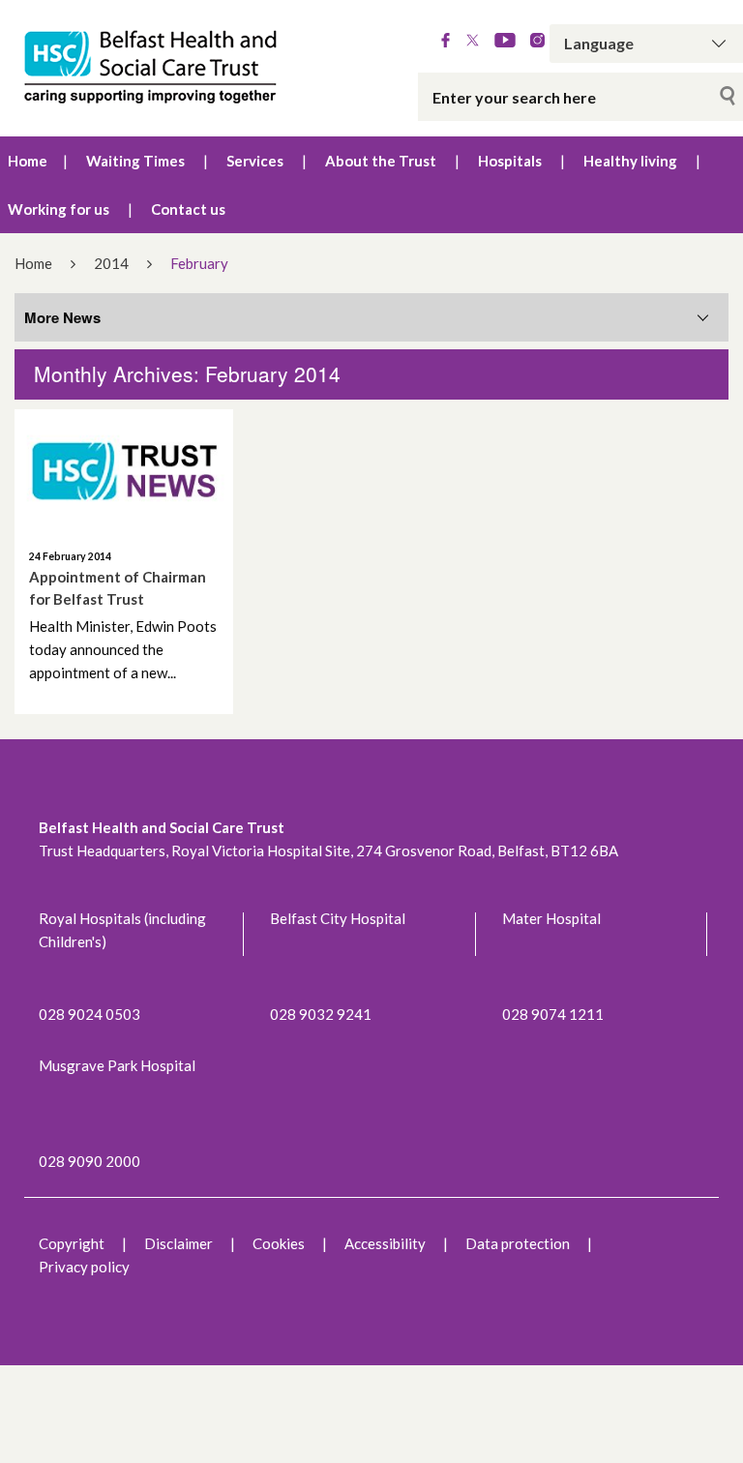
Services (254, 160)
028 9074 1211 (553, 1014)
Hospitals (510, 160)
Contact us (188, 209)
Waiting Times (135, 160)
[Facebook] (445, 41)
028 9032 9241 (321, 1014)
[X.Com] (473, 41)
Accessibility (385, 1243)
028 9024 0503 (89, 1014)
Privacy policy (84, 1266)
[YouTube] (505, 41)
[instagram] (537, 41)
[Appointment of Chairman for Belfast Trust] (124, 470)
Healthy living (630, 160)
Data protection (517, 1243)
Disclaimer (178, 1243)
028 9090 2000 (89, 1161)
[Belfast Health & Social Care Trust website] (155, 68)
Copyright (71, 1243)
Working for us (58, 209)
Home (27, 160)
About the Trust (380, 160)
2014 (111, 263)
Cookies (279, 1243)
